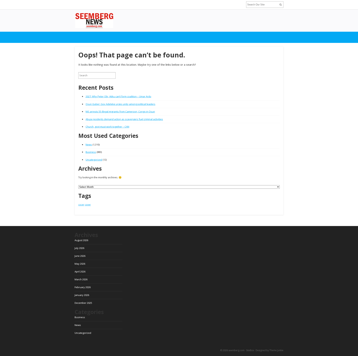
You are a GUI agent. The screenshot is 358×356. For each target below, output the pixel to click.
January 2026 (82, 295)
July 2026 (79, 248)
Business (91, 152)
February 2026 (83, 287)
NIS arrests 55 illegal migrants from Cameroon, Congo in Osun (120, 111)
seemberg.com (236, 350)
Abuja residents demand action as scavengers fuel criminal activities (124, 119)
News (89, 144)
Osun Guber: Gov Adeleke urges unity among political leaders (120, 104)
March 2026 (81, 279)
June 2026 (80, 256)
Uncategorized (94, 159)
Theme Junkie (276, 350)
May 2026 (80, 263)
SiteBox (250, 350)
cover (88, 204)
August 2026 (81, 240)
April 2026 (80, 271)
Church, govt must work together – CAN (107, 126)
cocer (81, 204)
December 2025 (83, 303)
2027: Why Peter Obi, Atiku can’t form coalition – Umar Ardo (118, 96)
